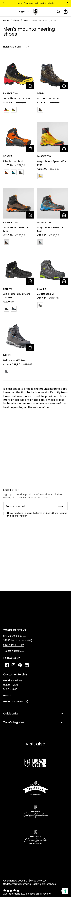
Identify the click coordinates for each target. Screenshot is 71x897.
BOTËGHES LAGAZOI (35, 880)
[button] (24, 11)
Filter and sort (12, 46)
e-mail (7, 695)
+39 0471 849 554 (13, 651)
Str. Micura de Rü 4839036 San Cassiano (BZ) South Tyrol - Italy (17, 640)
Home (6, 20)
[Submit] (61, 506)
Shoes (16, 20)
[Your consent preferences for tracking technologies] (65, 891)
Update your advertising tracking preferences (29, 884)
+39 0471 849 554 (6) (15, 701)
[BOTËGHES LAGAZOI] (35, 12)
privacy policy (20, 515)
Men (26, 20)
